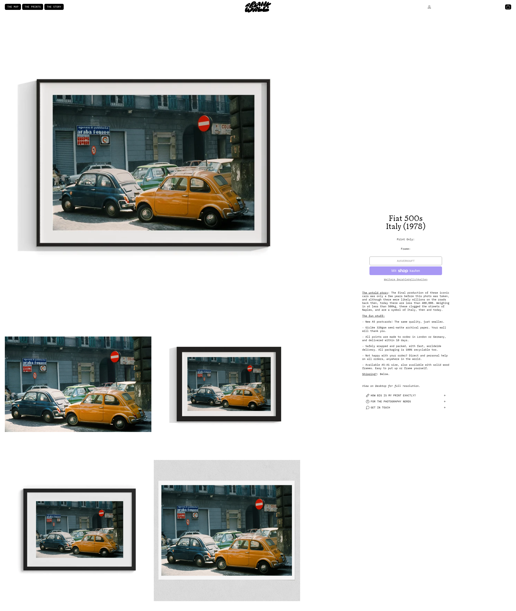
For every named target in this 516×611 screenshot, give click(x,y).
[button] (152, 163)
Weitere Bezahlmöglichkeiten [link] (406, 279)
